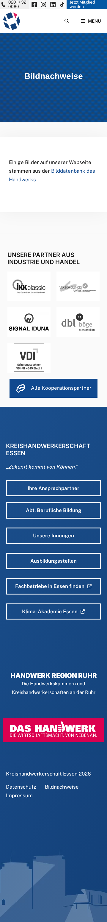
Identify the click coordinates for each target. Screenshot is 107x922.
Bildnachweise (62, 787)
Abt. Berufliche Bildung (53, 510)
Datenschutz (21, 787)
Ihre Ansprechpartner (53, 488)
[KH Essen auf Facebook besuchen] (34, 4)
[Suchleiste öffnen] (67, 21)
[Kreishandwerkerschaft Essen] (11, 21)
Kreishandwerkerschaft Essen (42, 774)
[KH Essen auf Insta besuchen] (43, 4)
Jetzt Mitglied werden (82, 4)
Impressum (19, 795)
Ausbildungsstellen (53, 561)
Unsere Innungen (53, 536)
